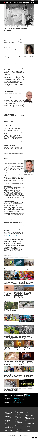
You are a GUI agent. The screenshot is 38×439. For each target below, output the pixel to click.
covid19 (24, 257)
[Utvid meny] (33, 2)
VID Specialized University (27, 429)
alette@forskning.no (16, 398)
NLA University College (7, 424)
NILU (5, 423)
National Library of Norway (7, 420)
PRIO (15, 428)
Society (17, 2)
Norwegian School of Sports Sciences (18, 422)
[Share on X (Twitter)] (5, 258)
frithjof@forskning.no (16, 400)
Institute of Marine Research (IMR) (8, 417)
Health (15, 2)
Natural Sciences (25, 2)
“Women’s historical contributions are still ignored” (12, 235)
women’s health (21, 257)
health (11, 257)
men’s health (16, 257)
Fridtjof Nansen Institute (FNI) (8, 413)
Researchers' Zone (29, 2)
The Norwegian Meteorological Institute (29, 417)
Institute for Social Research (7, 416)
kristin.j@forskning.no (20, 402)
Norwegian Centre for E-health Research (8, 429)
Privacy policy (5, 401)
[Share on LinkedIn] (6, 258)
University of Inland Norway (27, 426)
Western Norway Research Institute (28, 431)
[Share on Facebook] (4, 258)
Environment (20, 2)
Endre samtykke (6, 405)
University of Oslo (27, 427)
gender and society (7, 257)
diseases (27, 257)
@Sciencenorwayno (28, 396)
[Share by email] (7, 258)
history (13, 257)
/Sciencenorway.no (28, 395)
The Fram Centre (26, 412)
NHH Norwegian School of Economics (8, 421)
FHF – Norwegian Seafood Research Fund (9, 412)
